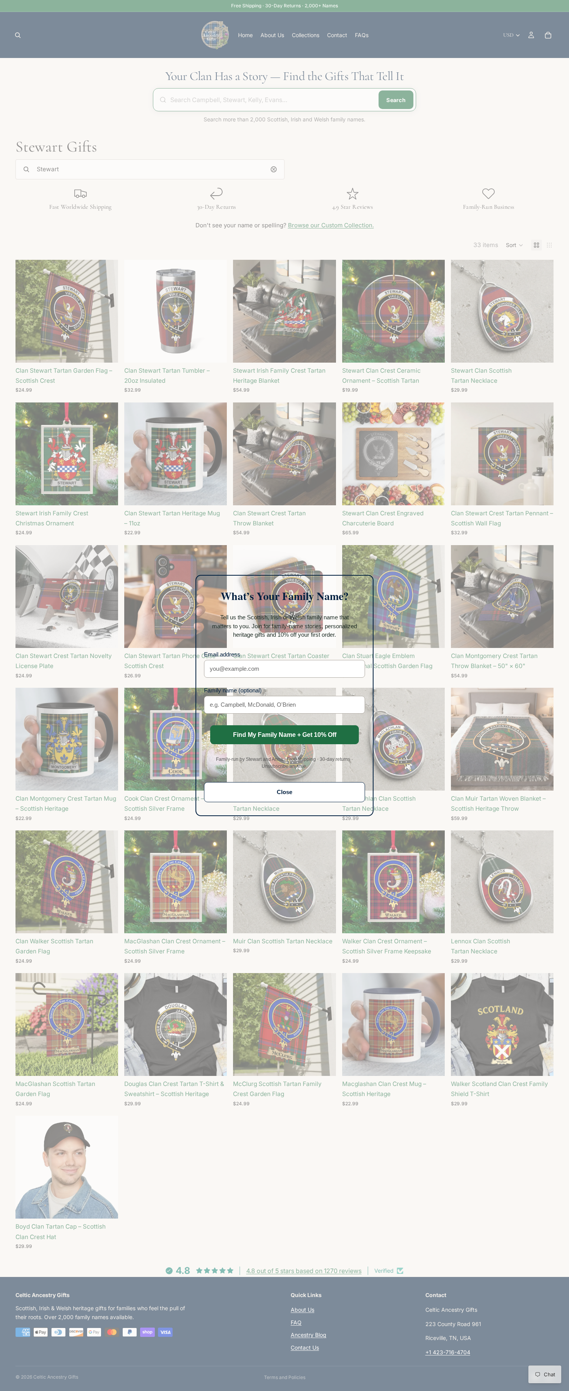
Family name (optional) (233, 690)
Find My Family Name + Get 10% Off (284, 734)
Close (284, 792)
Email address (222, 654)
